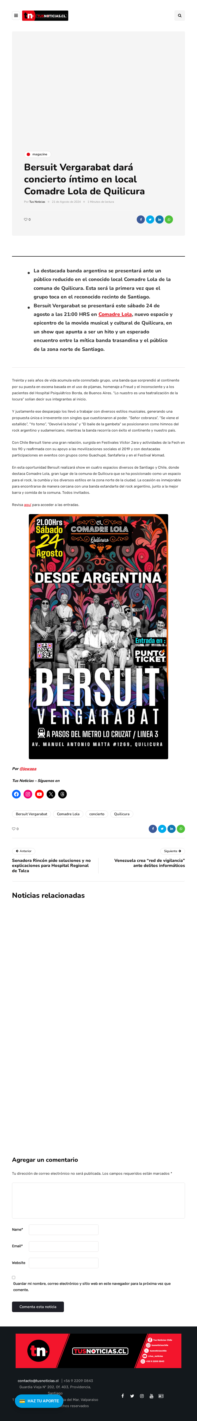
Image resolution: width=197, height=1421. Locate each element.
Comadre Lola (115, 314)
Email (17, 1246)
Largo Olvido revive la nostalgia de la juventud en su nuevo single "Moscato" (121, 1015)
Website (18, 1263)
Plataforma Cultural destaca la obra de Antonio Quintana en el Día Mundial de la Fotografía (123, 951)
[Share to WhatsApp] (169, 219)
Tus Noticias (37, 202)
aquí (27, 505)
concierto (96, 814)
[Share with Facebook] (141, 219)
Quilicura (121, 814)
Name (17, 1229)
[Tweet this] (150, 219)
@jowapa (27, 768)
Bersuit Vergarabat (31, 814)
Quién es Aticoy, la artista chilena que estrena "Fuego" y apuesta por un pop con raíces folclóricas (124, 1078)
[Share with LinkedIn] (159, 219)
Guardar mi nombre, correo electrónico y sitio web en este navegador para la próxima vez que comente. (92, 1286)
